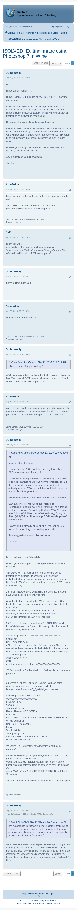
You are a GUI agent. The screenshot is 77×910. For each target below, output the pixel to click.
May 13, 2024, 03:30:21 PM (18, 237)
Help (24, 893)
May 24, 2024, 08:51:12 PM (18, 811)
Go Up (58, 873)
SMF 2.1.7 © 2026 (29, 900)
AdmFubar (12, 184)
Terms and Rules (36, 893)
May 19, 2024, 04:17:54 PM (18, 276)
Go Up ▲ (50, 893)
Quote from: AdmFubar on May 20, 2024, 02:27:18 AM (38, 362)
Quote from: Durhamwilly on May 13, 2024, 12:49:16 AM (39, 453)
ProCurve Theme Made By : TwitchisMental (38, 903)
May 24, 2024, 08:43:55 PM (18, 445)
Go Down (56, 63)
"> (39, 896)
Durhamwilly (13, 72)
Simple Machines (48, 900)
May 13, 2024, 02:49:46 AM (18, 189)
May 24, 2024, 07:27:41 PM (18, 402)
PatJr (9, 232)
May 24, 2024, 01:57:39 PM (18, 354)
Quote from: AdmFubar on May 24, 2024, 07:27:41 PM (38, 822)
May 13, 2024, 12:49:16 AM (18, 78)
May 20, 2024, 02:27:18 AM (18, 311)
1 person (9, 795)
